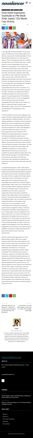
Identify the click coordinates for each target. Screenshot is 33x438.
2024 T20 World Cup (10, 7)
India (12, 9)
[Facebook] (3, 28)
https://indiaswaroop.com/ (16, 330)
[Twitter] (6, 28)
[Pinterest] (10, 28)
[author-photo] (16, 326)
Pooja (4, 24)
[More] (18, 28)
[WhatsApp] (14, 28)
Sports (21, 9)
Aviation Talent (5, 400)
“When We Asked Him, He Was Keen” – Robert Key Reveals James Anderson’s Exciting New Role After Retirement (9, 309)
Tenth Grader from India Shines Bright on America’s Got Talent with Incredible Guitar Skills (24, 308)
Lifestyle (4, 393)
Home (3, 7)
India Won (16, 9)
